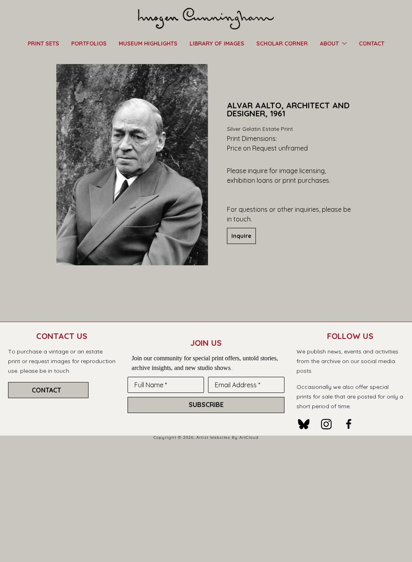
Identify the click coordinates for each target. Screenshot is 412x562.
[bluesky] (304, 424)
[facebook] (349, 424)
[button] (333, 43)
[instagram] (326, 424)
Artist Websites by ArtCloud (227, 437)
